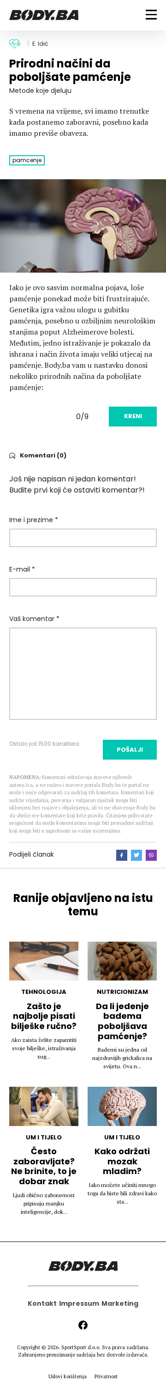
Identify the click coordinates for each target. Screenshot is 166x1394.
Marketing (119, 1303)
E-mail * (22, 569)
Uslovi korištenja (67, 1376)
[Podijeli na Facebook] (121, 855)
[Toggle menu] (151, 14)
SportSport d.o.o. (81, 1347)
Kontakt (42, 1303)
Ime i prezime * (33, 519)
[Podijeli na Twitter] (136, 855)
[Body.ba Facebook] (83, 1325)
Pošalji (130, 749)
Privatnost (106, 1376)
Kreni (133, 416)
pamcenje (27, 160)
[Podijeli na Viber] (151, 855)
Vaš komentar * (34, 618)
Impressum (79, 1303)
